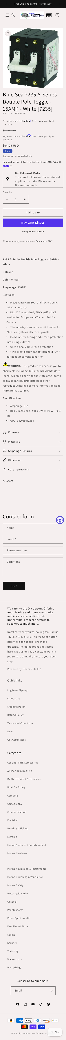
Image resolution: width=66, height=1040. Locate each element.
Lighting (12, 836)
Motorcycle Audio (17, 893)
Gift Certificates (16, 739)
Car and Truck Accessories (22, 762)
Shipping (6, 156)
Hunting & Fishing (17, 828)
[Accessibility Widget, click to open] (60, 520)
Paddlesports (15, 910)
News (10, 731)
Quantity (7, 192)
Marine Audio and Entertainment (26, 845)
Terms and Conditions (20, 723)
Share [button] (9, 480)
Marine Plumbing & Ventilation (25, 877)
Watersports (14, 959)
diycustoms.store (27, 1033)
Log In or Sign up (17, 690)
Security (12, 942)
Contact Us (13, 698)
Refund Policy (15, 714)
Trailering (13, 951)
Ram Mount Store (17, 926)
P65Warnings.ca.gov (15, 390)
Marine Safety (15, 885)
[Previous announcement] (7, 4)
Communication (16, 812)
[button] (7, 15)
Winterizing (14, 967)
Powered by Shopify (45, 1033)
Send (14, 586)
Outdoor (12, 901)
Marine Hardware (17, 853)
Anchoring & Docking (19, 770)
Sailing (11, 934)
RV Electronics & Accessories (24, 779)
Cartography (14, 803)
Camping (12, 795)
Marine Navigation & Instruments (26, 868)
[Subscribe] (51, 990)
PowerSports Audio (18, 918)
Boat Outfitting (16, 787)
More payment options (33, 231)
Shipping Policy (16, 706)
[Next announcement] (59, 4)
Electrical (12, 820)
